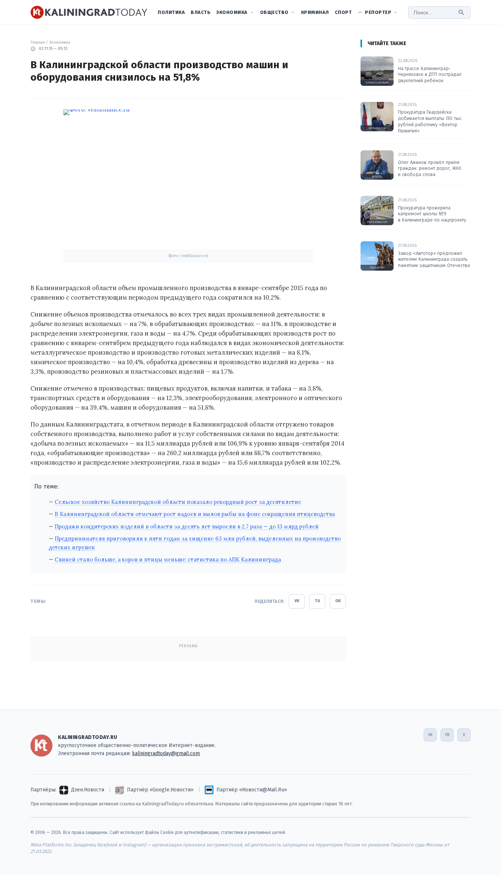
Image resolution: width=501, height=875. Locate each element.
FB (447, 734)
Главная (37, 42)
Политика (171, 12)
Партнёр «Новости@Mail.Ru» (251, 790)
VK (297, 600)
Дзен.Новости (87, 790)
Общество (274, 12)
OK (338, 600)
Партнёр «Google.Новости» (160, 790)
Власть (201, 12)
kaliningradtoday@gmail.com (166, 753)
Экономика (232, 12)
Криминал (315, 12)
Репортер (378, 12)
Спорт (343, 12)
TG (317, 600)
